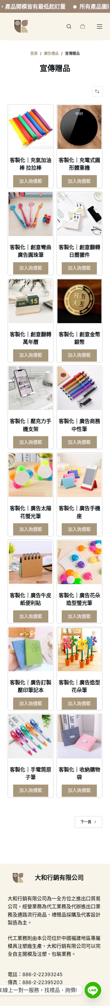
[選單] (99, 26)
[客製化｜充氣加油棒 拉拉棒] (31, 127)
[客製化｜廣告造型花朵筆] (79, 649)
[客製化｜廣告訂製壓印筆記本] (31, 649)
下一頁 (85, 822)
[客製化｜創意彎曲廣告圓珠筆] (31, 214)
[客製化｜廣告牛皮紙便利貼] (31, 562)
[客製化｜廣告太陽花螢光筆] (31, 475)
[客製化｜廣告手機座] (79, 475)
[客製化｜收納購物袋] (79, 736)
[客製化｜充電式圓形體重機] (79, 127)
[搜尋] (69, 26)
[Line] (93, 990)
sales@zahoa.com (53, 990)
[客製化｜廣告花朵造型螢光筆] (79, 562)
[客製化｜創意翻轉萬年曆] (31, 301)
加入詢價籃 (30, 181)
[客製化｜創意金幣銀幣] (79, 301)
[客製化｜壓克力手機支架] (31, 388)
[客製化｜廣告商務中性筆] (79, 388)
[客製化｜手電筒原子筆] (31, 736)
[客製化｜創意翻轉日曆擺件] (79, 214)
